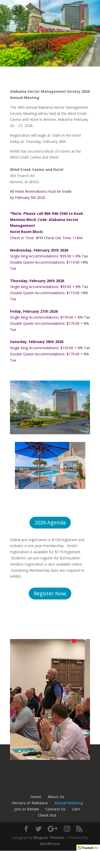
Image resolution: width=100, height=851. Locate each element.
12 (67, 751)
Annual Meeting (68, 802)
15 (81, 751)
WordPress (50, 843)
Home (36, 796)
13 (72, 751)
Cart (76, 809)
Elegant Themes (49, 837)
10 (59, 751)
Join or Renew (26, 809)
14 (76, 751)
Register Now (50, 593)
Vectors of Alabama (30, 802)
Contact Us (55, 809)
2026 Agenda (50, 522)
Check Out (47, 815)
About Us (56, 796)
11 (63, 751)
